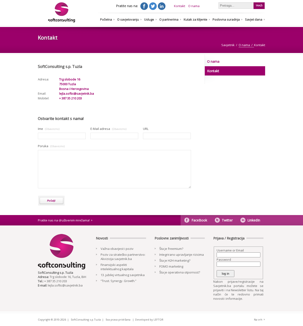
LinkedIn (253, 220)
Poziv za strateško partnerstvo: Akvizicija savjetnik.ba (123, 256)
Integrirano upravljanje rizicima (181, 254)
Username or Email (230, 250)
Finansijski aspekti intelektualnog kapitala (117, 267)
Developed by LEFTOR (149, 319)
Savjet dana (253, 19)
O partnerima (168, 19)
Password (224, 259)
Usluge (149, 19)
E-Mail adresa (100, 129)
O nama (194, 6)
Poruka (43, 146)
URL (145, 129)
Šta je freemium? (171, 249)
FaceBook (199, 220)
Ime (40, 129)
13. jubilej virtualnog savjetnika (123, 275)
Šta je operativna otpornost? (179, 272)
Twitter (227, 220)
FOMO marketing (171, 266)
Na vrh (258, 319)
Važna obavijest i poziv (117, 249)
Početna (106, 19)
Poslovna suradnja (226, 19)
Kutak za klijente (195, 19)
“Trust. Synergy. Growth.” (118, 281)
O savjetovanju (128, 19)
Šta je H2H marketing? (174, 260)
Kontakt (179, 6)
